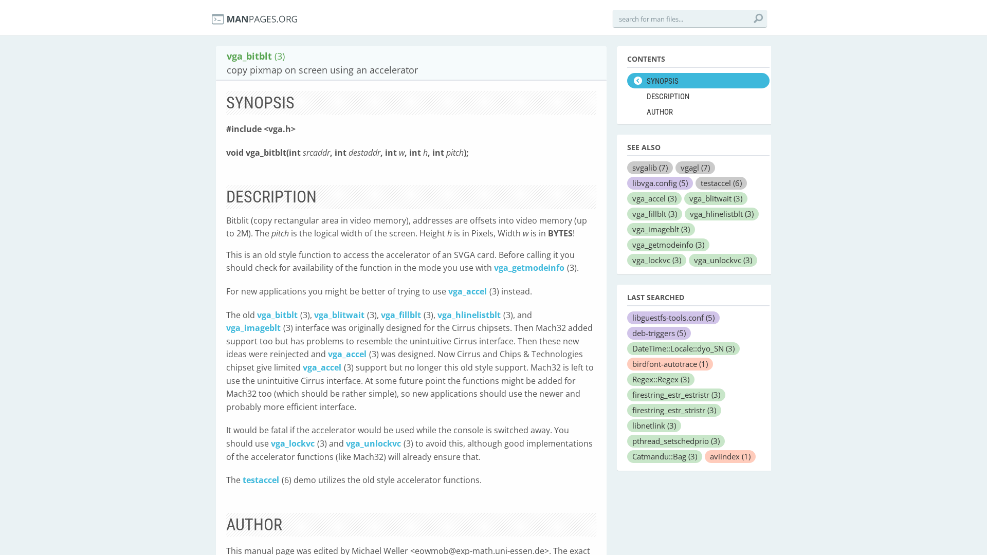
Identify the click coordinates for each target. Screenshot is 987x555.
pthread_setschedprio (676, 441)
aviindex (730, 456)
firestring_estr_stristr (674, 410)
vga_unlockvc (373, 443)
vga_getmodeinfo (529, 267)
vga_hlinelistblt (469, 315)
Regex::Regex (660, 379)
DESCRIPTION (668, 96)
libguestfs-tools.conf (673, 317)
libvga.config (660, 183)
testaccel (261, 480)
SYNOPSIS (663, 81)
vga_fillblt (401, 315)
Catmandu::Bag (664, 456)
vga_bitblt (277, 315)
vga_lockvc (293, 443)
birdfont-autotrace (670, 364)
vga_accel (467, 291)
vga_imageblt (253, 328)
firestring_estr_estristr (676, 395)
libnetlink (654, 425)
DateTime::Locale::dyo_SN (683, 348)
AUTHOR (660, 112)
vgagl (695, 167)
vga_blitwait (339, 315)
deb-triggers (659, 333)
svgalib (650, 167)
